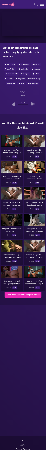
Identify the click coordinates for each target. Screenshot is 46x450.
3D (23, 441)
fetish (36, 74)
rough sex (21, 79)
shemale (12, 83)
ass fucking (11, 69)
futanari (9, 79)
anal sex (37, 64)
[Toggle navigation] (42, 4)
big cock (36, 69)
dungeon (26, 74)
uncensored (33, 83)
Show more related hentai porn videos (23, 295)
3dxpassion (11, 64)
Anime (23, 445)
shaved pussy (35, 79)
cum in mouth (13, 74)
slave (22, 83)
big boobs (24, 69)
